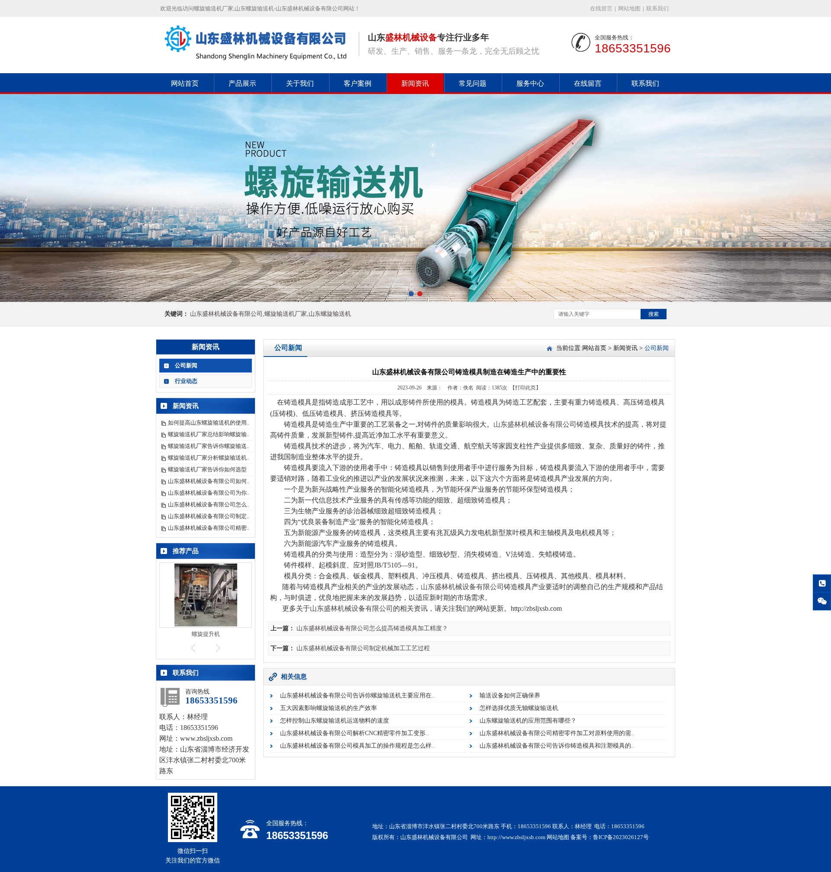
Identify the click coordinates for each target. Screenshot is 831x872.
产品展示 (242, 83)
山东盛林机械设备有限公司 (535, 424)
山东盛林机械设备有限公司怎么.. (208, 504)
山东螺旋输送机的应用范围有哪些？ (528, 720)
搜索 (653, 314)
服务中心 (530, 83)
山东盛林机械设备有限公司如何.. (208, 481)
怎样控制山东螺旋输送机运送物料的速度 (334, 720)
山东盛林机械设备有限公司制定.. (208, 516)
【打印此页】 (525, 388)
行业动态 (186, 381)
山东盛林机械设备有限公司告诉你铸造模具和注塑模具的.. (557, 745)
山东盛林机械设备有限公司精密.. (208, 528)
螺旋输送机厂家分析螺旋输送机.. (208, 457)
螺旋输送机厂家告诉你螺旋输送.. (208, 446)
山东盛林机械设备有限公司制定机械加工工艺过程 (363, 648)
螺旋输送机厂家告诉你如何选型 (207, 469)
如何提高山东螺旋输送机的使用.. (208, 422)
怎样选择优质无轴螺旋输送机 (519, 708)
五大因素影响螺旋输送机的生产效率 (328, 708)
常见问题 (472, 83)
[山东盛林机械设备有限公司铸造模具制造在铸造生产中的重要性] (255, 61)
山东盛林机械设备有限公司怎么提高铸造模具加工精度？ (372, 628)
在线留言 (601, 8)
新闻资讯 (415, 83)
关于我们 (300, 83)
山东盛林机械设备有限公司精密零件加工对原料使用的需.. (557, 733)
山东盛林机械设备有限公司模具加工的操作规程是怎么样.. (357, 745)
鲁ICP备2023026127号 (621, 837)
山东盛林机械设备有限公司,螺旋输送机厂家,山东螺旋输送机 (270, 314)
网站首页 (185, 83)
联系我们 (657, 8)
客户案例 (357, 83)
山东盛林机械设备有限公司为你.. (208, 492)
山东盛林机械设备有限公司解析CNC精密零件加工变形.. (354, 733)
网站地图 (629, 8)
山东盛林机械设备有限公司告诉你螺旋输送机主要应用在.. (357, 695)
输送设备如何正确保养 (510, 695)
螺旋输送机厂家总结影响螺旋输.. (208, 434)
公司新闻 (186, 365)
